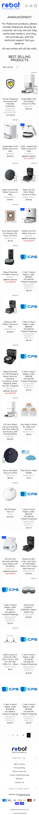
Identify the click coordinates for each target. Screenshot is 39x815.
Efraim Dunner (24, 794)
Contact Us (19, 782)
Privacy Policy (19, 768)
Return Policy (19, 764)
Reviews (19, 779)
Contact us (19, 758)
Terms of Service (19, 771)
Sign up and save (19, 789)
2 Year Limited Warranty (19, 775)
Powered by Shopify (19, 813)
